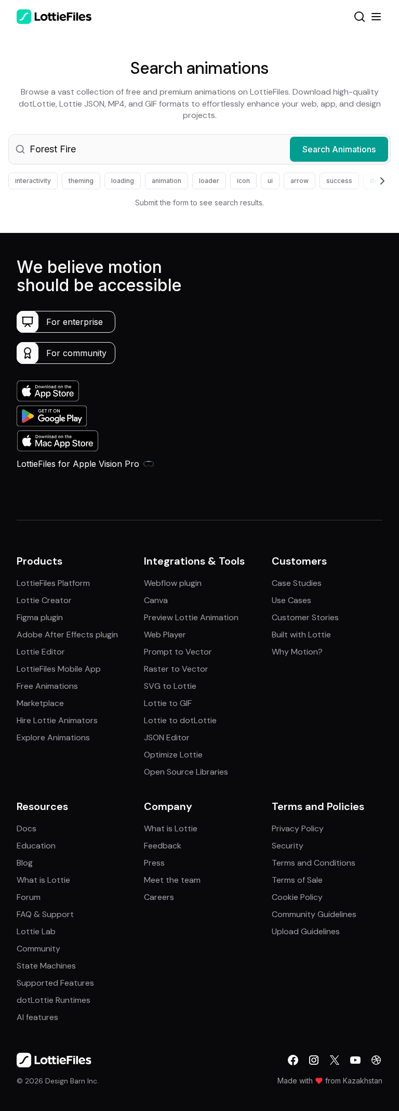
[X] (334, 1060)
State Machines (46, 965)
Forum (29, 897)
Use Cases (291, 600)
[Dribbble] (376, 1060)
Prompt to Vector (178, 651)
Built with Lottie (301, 634)
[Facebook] (293, 1060)
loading (122, 181)
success (339, 181)
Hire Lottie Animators (57, 720)
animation (166, 181)
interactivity (33, 181)
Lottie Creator (44, 600)
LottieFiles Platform (53, 583)
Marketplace (40, 703)
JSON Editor (167, 737)
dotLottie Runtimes (53, 1000)
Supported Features (55, 982)
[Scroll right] (370, 181)
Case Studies (297, 583)
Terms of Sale (297, 879)
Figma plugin (40, 617)
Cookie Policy (297, 897)
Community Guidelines (314, 914)
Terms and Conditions (313, 862)
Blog (25, 862)
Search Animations (339, 149)
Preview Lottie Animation (191, 617)
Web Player (165, 634)
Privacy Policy (298, 828)
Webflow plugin (173, 583)
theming (81, 181)
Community (38, 948)
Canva (156, 600)
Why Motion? (297, 651)
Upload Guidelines (306, 931)
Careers (159, 897)
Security (287, 845)
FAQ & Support (45, 914)
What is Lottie (43, 879)
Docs (26, 828)
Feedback (162, 845)
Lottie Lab (36, 931)
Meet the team (172, 879)
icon (243, 181)
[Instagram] (314, 1060)
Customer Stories (305, 617)
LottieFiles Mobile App (59, 668)
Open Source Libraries (186, 771)
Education (36, 845)
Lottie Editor (41, 651)
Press (154, 862)
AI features (37, 1017)
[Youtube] (355, 1060)
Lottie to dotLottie (180, 720)
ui (270, 181)
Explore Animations (53, 737)
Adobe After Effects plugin (67, 634)
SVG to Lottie (170, 686)
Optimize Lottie (173, 754)
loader (209, 181)
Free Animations (47, 686)
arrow (299, 181)
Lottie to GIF (168, 703)
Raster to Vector (176, 668)
